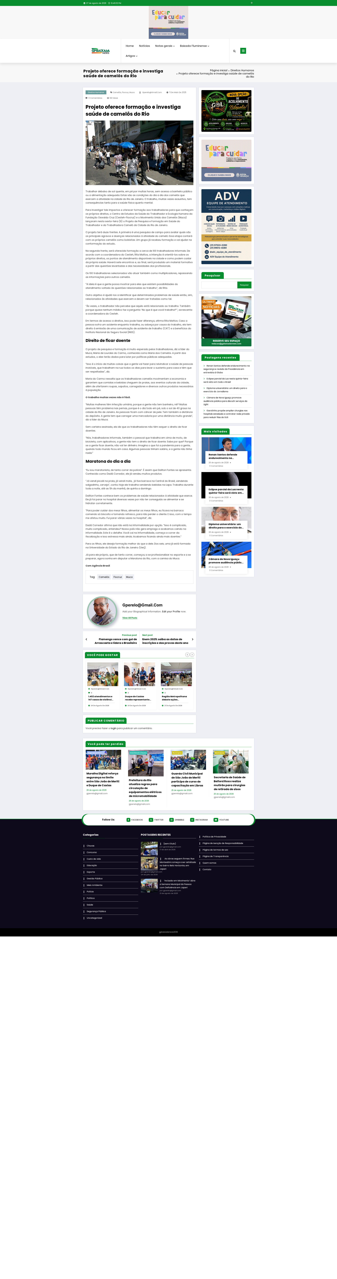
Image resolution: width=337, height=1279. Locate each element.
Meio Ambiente (94, 885)
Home (130, 46)
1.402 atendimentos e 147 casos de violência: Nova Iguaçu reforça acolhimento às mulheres (101, 698)
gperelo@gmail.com (152, 92)
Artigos (130, 56)
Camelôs (117, 92)
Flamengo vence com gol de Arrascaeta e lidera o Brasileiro (116, 641)
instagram (201, 819)
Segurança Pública (96, 753)
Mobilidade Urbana (138, 753)
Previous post (129, 635)
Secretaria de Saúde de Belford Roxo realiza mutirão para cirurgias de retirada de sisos (230, 783)
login (113, 728)
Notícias (144, 46)
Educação (92, 865)
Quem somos (209, 862)
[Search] (234, 50)
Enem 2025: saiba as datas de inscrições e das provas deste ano (165, 641)
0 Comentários (95, 98)
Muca (132, 92)
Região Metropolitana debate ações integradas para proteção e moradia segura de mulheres (174, 698)
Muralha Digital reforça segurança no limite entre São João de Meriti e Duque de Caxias (102, 779)
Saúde (90, 904)
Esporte (91, 871)
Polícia (90, 891)
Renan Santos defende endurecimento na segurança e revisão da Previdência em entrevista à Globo (227, 369)
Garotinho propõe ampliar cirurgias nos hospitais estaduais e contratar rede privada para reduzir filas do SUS (227, 414)
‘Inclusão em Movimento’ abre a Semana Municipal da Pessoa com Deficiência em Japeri (177, 884)
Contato (207, 869)
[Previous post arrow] (86, 639)
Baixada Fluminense (193, 46)
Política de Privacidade (214, 836)
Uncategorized (94, 917)
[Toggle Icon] (243, 51)
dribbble (179, 819)
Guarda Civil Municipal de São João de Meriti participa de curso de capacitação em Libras (187, 779)
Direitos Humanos (96, 92)
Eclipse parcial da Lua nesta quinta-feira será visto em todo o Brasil (226, 491)
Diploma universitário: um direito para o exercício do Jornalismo (225, 526)
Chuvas (90, 845)
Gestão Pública (94, 878)
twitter (158, 819)
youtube (224, 819)
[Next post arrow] (192, 639)
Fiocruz (125, 92)
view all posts (129, 618)
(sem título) (169, 843)
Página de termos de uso (215, 849)
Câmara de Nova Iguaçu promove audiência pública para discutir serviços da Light (225, 401)
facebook (137, 819)
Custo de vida (94, 858)
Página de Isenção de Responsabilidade (223, 843)
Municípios (177, 753)
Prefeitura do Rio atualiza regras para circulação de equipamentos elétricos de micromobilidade (145, 788)
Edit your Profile (171, 611)
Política (91, 898)
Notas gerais (163, 46)
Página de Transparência (216, 856)
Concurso (92, 852)
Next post (147, 635)
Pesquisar (212, 275)
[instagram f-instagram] (251, 2)
